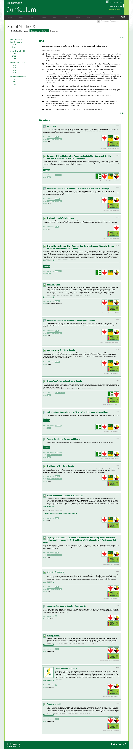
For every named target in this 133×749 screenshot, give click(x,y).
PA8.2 (14, 67)
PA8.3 (14, 70)
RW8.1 (14, 79)
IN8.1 (14, 44)
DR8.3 (14, 58)
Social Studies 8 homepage (18, 31)
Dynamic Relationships (18, 51)
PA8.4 (14, 72)
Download (47, 266)
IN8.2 (13, 47)
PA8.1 (14, 65)
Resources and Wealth (18, 77)
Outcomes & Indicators (39, 31)
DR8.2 (14, 56)
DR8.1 (14, 53)
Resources (54, 31)
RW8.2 (14, 81)
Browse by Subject (115, 9)
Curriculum (21, 9)
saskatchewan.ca (13, 746)
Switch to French (116, 2)
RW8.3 (14, 84)
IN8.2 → (121, 38)
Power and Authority (17, 62)
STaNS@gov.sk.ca (13, 744)
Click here (47, 170)
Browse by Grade (116, 6)
